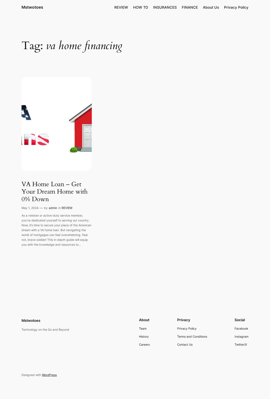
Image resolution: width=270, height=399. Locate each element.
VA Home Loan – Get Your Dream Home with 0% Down (55, 192)
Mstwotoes (32, 7)
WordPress (49, 375)
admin (53, 208)
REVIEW (67, 208)
